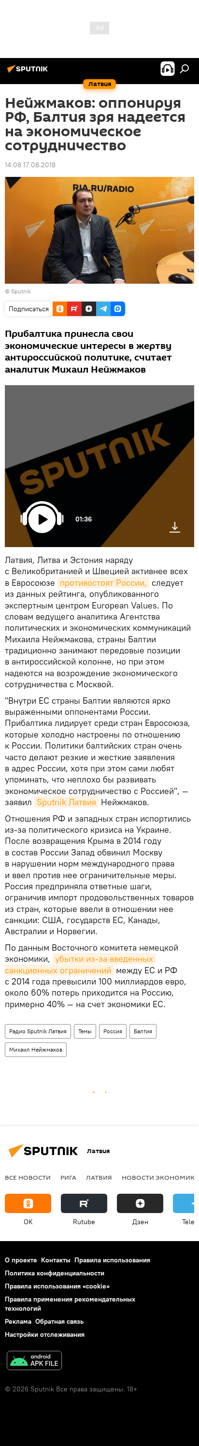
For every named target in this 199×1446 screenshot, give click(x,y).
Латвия (99, 1177)
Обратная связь (59, 1321)
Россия (112, 1031)
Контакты (56, 1260)
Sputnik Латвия (66, 802)
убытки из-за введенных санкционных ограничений (80, 964)
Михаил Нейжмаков (35, 1049)
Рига (68, 1177)
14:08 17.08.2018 (30, 164)
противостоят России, (103, 582)
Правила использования (112, 1260)
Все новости (28, 1177)
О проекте (21, 1260)
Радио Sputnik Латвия (38, 1031)
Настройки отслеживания (45, 1334)
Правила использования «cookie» (57, 1286)
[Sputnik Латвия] (29, 72)
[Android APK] (34, 1362)
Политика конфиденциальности (54, 1273)
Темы (85, 1031)
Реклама (18, 1321)
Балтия (143, 1031)
